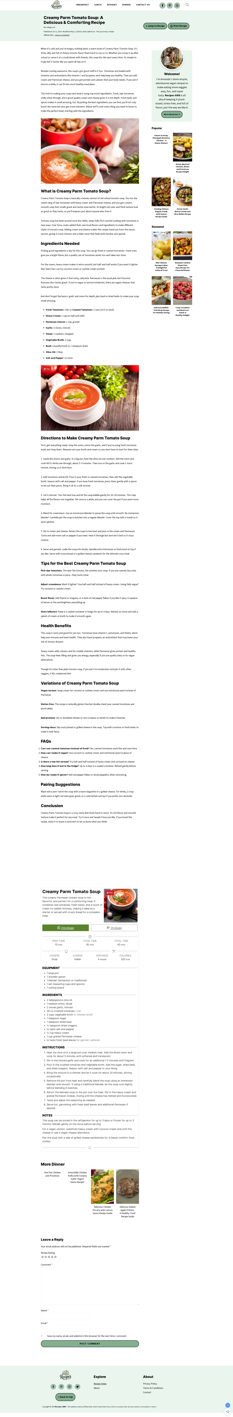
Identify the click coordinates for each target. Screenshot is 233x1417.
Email (44, 1323)
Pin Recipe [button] (116, 927)
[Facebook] (162, 5)
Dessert (112, 5)
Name (45, 1310)
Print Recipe (180, 26)
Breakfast (82, 5)
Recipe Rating (48, 1253)
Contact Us (143, 5)
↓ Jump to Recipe (155, 26)
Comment (47, 1264)
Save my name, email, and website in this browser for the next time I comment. (87, 1336)
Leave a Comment (62, 35)
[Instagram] (177, 5)
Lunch (98, 5)
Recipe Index (100, 1383)
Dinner (126, 5)
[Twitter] (77, 1387)
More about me (171, 114)
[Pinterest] (170, 5)
